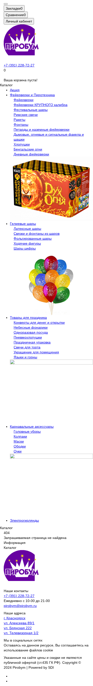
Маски (19, 441)
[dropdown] (6, 4)
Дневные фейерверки (31, 154)
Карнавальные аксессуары (32, 427)
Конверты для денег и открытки (39, 322)
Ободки (20, 446)
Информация (15, 543)
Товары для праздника (28, 318)
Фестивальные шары (31, 110)
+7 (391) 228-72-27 (19, 65)
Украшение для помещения (36, 352)
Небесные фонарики (31, 327)
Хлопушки (22, 144)
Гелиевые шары (23, 224)
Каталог (10, 548)
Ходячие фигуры (27, 243)
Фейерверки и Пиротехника (32, 95)
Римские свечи (26, 115)
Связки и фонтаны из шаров (37, 234)
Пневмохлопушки (28, 337)
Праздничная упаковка (32, 342)
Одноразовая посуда (31, 332)
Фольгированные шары (33, 238)
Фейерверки (23, 100)
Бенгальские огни (28, 149)
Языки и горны (25, 357)
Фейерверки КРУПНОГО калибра (40, 105)
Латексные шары (27, 229)
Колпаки (20, 436)
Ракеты (19, 120)
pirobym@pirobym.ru (20, 606)
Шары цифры (25, 248)
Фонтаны (21, 125)
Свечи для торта (27, 347)
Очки (18, 451)
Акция (15, 90)
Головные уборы (27, 431)
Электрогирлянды (24, 520)
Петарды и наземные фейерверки (41, 129)
